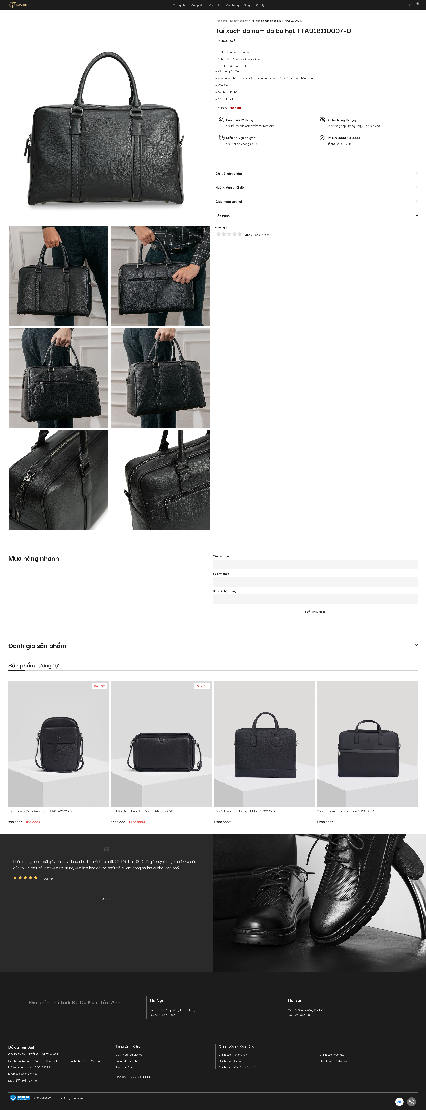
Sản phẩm (197, 5)
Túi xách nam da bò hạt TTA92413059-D (244, 811)
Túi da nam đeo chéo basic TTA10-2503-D (40, 811)
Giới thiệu (215, 5)
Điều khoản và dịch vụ (128, 1054)
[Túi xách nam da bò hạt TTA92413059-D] (264, 744)
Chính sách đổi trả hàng (233, 1060)
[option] (106, 869)
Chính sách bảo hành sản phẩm (238, 1067)
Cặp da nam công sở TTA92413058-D (345, 811)
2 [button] (106, 899)
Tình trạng (221, 107)
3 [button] (110, 899)
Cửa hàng (232, 5)
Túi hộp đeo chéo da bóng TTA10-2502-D (142, 811)
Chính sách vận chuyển (233, 1054)
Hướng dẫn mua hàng (128, 1060)
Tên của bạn (221, 556)
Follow (11, 1080)
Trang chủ (179, 5)
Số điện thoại (221, 573)
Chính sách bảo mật (332, 1054)
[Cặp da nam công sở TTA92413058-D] (367, 744)
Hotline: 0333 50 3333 (132, 1076)
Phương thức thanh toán (129, 1067)
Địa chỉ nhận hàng (224, 590)
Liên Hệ (259, 5)
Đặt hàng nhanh (316, 612)
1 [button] (103, 899)
